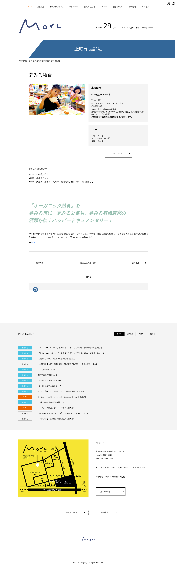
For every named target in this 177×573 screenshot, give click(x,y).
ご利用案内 (103, 512)
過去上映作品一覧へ (88, 262)
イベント (103, 6)
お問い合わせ (104, 491)
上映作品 (40, 6)
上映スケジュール (57, 6)
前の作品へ (40, 262)
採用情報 (132, 6)
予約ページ (74, 6)
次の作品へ (136, 262)
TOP (30, 6)
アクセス (145, 6)
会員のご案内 (89, 6)
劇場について (118, 6)
